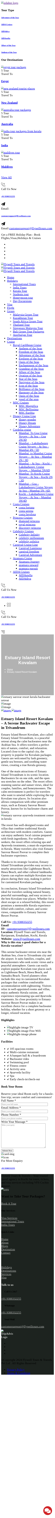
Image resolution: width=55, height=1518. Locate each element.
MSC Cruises (21, 402)
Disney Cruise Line (24, 416)
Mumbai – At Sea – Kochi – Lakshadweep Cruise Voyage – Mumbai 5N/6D (35, 467)
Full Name (8, 1100)
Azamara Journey (29, 561)
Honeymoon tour (23, 297)
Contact (5, 1252)
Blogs (4, 1246)
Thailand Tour (21, 324)
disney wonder (27, 419)
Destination (8, 1249)
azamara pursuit (28, 568)
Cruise (11, 341)
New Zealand (9, 102)
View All (6, 177)
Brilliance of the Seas (31, 389)
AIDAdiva (25, 578)
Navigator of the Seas (31, 382)
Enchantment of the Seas (33, 365)
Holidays (12, 280)
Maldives (7, 166)
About (5, 1242)
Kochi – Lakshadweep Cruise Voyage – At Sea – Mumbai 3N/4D (36, 497)
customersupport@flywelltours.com (16, 216)
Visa (9, 304)
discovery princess (30, 527)
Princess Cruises (23, 517)
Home (10, 277)
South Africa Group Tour (28, 321)
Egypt (5, 81)
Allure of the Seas (29, 372)
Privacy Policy (15, 1369)
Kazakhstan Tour (23, 317)
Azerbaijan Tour (22, 334)
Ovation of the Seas (30, 375)
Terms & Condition (18, 1373)
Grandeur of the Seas (31, 368)
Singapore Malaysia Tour (28, 328)
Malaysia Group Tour (25, 314)
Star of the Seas (28, 378)
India (4, 145)
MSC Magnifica (28, 405)
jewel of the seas (29, 399)
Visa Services (9, 1218)
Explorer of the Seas (31, 358)
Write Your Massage (14, 1121)
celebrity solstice (29, 541)
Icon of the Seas (28, 385)
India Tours (20, 287)
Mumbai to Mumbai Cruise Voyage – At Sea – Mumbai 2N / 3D (35, 457)
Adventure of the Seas (32, 355)
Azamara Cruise (22, 558)
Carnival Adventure (30, 554)
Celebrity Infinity (29, 534)
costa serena (26, 510)
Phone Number (11, 1114)
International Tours (24, 284)
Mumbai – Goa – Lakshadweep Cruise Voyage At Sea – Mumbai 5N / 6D (36, 487)
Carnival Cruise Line (25, 544)
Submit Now (7, 1151)
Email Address (11, 1107)
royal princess (27, 524)
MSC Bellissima (28, 409)
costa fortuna (26, 507)
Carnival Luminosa (30, 548)
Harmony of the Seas (31, 392)
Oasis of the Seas (29, 361)
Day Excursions (22, 301)
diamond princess (29, 521)
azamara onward (28, 565)
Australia (7, 124)
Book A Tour (8, 1203)
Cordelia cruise (22, 429)
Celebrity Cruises (23, 531)
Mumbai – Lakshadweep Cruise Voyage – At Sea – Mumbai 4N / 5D (34, 446)
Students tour (21, 294)
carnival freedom (29, 551)
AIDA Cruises (21, 571)
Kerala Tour (20, 290)
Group (11, 311)
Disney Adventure (29, 426)
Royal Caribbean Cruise (27, 345)
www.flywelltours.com (26, 938)
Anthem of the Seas (30, 348)
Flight (10, 307)
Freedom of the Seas (31, 351)
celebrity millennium (31, 538)
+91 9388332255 (8, 196)
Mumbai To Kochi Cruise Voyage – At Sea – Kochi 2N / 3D (36, 477)
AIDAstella (25, 575)
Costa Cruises (21, 504)
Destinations (14, 338)
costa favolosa (27, 514)
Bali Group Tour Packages (28, 331)
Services (6, 1274)
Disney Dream (27, 422)
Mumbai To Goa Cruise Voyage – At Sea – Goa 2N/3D (33, 436)
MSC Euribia (26, 412)
